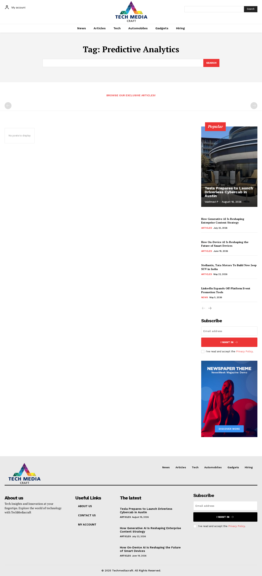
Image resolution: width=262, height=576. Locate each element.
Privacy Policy (244, 351)
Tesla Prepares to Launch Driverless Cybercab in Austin (229, 192)
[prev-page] (8, 105)
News (204, 297)
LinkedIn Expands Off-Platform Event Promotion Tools (225, 290)
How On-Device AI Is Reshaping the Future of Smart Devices (224, 244)
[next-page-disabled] (253, 105)
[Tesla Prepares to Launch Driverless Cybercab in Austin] (229, 166)
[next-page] (209, 308)
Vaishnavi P (211, 201)
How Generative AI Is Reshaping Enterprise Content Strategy (222, 220)
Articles (206, 228)
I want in (227, 342)
